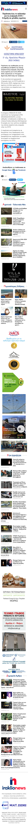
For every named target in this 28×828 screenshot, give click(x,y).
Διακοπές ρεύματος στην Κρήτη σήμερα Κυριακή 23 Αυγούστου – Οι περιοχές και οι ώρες (19, 462)
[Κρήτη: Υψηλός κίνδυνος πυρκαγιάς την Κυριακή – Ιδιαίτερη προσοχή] (21, 293)
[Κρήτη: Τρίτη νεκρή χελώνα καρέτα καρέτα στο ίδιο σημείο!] (7, 293)
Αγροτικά (25, 21)
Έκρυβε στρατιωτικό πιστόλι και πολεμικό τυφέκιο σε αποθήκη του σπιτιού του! (19, 494)
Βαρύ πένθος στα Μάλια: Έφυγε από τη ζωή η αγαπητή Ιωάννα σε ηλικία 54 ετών (19, 695)
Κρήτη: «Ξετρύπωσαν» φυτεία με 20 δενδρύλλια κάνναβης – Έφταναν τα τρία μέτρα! (19, 717)
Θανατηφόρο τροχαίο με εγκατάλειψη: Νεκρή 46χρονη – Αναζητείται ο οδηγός (19, 528)
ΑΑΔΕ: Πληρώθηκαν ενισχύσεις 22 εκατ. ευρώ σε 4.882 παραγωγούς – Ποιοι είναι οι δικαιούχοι (19, 221)
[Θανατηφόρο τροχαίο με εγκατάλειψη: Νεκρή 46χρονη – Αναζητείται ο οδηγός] (6, 528)
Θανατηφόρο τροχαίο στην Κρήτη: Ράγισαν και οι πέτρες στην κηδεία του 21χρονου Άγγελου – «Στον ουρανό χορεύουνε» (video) (13, 729)
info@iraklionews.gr (20, 817)
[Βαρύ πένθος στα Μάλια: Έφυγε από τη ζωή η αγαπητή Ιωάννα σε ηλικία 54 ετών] (6, 695)
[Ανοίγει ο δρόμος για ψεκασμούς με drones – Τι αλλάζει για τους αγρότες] (6, 232)
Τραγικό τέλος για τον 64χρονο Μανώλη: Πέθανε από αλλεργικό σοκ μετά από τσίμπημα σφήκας (19, 705)
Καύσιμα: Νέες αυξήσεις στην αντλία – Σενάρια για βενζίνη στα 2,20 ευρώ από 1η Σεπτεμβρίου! (20, 474)
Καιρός (3, 314)
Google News (7, 170)
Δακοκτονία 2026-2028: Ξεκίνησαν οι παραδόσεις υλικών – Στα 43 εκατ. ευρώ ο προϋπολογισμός (20, 242)
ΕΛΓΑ (6, 176)
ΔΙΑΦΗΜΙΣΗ (22, 798)
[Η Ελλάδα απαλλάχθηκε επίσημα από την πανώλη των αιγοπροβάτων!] (6, 211)
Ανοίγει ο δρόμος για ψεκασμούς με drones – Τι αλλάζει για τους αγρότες (19, 232)
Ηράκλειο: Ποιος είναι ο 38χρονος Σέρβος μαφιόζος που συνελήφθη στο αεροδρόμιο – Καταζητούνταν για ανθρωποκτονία (13, 750)
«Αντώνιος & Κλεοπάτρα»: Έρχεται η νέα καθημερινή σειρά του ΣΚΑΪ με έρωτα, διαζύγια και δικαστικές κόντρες (14, 517)
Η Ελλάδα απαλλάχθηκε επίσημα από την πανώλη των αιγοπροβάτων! (20, 211)
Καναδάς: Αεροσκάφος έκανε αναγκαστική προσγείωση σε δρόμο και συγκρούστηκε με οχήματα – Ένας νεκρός (19, 505)
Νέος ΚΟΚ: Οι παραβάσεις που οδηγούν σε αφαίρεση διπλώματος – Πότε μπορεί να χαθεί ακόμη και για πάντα (13, 551)
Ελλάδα (17, 314)
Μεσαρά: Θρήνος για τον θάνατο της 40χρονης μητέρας (19, 561)
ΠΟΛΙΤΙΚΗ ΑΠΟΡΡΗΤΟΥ (17, 796)
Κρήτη (3, 296)
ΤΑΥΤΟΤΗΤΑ (5, 798)
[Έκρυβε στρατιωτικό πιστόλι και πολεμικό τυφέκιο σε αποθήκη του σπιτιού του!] (6, 494)
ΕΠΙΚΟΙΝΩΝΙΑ (14, 798)
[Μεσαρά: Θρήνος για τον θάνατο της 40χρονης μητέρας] (6, 562)
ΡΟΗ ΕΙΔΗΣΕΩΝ (6, 794)
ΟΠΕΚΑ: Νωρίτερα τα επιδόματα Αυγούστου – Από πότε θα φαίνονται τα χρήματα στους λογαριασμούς (19, 539)
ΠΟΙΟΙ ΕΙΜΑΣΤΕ (17, 794)
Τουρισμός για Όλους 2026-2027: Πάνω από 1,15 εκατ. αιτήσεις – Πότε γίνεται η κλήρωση (20, 484)
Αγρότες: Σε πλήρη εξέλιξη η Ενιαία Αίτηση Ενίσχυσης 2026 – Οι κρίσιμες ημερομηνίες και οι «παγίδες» (20, 254)
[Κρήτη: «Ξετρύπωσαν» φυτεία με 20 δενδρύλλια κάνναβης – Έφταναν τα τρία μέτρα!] (6, 716)
